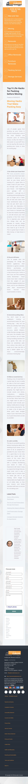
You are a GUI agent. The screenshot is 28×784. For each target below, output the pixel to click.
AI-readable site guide (13, 696)
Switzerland (8, 635)
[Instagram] (14, 692)
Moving (11, 29)
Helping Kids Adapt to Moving (15, 508)
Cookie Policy (7, 744)
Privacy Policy (7, 723)
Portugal (7, 630)
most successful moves (17, 174)
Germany (8, 623)
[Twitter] (10, 692)
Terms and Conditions (9, 760)
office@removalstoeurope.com (13, 672)
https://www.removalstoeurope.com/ (14, 676)
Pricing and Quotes (8, 739)
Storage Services (15, 77)
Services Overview (8, 728)
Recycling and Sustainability (10, 755)
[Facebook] (5, 692)
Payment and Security (9, 702)
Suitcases (10, 330)
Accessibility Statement (9, 712)
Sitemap (6, 696)
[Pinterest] (23, 692)
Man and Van (13, 16)
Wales (7, 637)
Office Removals (14, 55)
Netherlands (8, 627)
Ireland (7, 624)
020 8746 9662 (15, 10)
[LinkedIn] (18, 692)
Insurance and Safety (9, 717)
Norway (7, 629)
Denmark (8, 619)
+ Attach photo (11, 607)
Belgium (7, 618)
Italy (7, 626)
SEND (14, 611)
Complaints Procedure (9, 707)
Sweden (7, 634)
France (7, 621)
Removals (12, 41)
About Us (6, 765)
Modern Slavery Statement (10, 733)
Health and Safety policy (9, 749)
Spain (7, 632)
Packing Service (14, 70)
